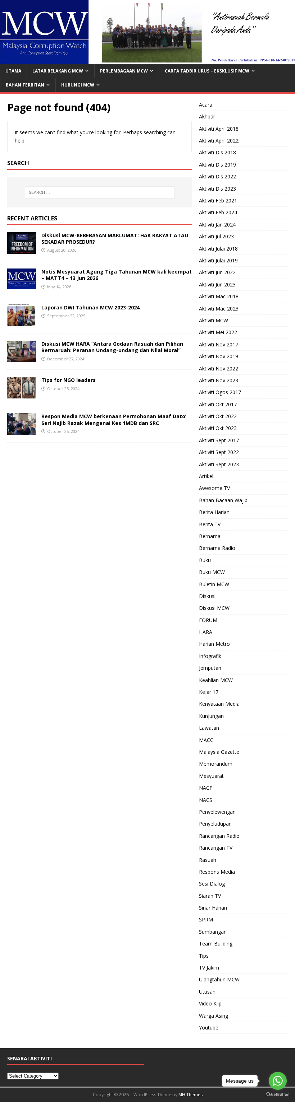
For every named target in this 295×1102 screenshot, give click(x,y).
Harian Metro (214, 643)
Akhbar (207, 116)
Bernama (210, 536)
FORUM (208, 620)
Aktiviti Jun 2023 (217, 284)
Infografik (210, 656)
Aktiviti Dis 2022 (217, 176)
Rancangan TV (215, 847)
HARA (205, 632)
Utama (13, 71)
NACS (205, 800)
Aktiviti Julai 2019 (218, 260)
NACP (206, 787)
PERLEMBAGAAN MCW (124, 71)
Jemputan (210, 667)
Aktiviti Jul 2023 (216, 236)
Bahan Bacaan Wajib (223, 500)
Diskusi (207, 596)
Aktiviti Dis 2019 (217, 164)
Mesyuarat (211, 775)
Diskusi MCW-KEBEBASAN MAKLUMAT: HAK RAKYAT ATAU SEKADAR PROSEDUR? (114, 238)
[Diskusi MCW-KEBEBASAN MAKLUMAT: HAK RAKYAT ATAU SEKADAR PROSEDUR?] (21, 249)
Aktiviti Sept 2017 (219, 440)
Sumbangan (213, 931)
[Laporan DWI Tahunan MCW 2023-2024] (21, 321)
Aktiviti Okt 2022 (218, 416)
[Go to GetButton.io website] (277, 1094)
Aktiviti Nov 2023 (218, 380)
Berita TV (210, 524)
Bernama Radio (217, 548)
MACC (206, 740)
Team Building (215, 943)
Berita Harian (214, 512)
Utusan (207, 991)
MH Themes (190, 1095)
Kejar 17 (208, 691)
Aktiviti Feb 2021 (218, 200)
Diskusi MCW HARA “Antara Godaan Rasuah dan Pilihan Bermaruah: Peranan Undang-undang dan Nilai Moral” (112, 347)
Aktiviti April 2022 (219, 140)
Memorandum (215, 763)
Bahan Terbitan (25, 85)
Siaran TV (210, 895)
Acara (205, 104)
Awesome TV (214, 488)
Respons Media (217, 871)
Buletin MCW (214, 584)
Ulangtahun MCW (219, 979)
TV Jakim (209, 967)
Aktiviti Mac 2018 (219, 296)
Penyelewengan (217, 811)
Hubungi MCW (77, 85)
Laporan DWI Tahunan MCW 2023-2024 (90, 307)
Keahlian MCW (216, 680)
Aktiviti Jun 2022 (217, 272)
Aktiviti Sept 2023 (219, 464)
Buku (205, 560)
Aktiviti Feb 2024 (218, 212)
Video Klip (210, 1003)
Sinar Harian (213, 907)
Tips (204, 955)
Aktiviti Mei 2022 (218, 332)
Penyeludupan (215, 823)
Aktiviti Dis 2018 (217, 152)
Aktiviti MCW (213, 320)
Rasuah (207, 859)
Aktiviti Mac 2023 (219, 308)
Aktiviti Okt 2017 (218, 404)
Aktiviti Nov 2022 (218, 368)
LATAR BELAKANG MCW (57, 71)
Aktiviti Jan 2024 (217, 224)
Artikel (206, 476)
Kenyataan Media (219, 703)
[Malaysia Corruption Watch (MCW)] (147, 59)
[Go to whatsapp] (278, 1081)
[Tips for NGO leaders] (21, 394)
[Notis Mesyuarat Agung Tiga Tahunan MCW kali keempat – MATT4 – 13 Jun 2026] (21, 284)
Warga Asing (213, 1015)
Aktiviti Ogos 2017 (220, 392)
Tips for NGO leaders (68, 380)
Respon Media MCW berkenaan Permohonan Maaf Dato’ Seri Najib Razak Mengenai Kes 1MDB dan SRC (113, 419)
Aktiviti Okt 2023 (218, 428)
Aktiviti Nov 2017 (218, 344)
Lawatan (209, 727)
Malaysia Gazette (219, 751)
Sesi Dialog (212, 883)
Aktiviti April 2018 (219, 128)
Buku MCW (212, 572)
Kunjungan (211, 716)
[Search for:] (100, 192)
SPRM (206, 919)
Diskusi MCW (214, 607)
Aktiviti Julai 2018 (218, 248)
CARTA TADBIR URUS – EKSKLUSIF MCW (207, 71)
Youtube (208, 1027)
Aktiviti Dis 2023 (217, 188)
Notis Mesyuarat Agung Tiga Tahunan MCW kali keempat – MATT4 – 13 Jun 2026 (116, 274)
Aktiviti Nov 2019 (218, 356)
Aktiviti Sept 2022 (219, 452)
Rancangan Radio (219, 835)
